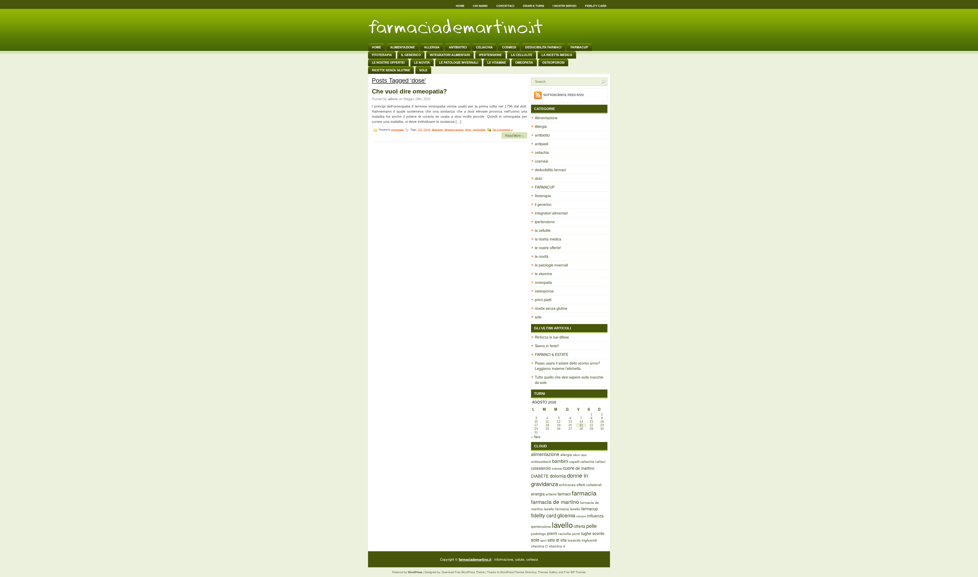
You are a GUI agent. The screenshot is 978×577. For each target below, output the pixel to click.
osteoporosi (553, 62)
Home (460, 5)
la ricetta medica (556, 54)
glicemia (566, 515)
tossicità (574, 540)
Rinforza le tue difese (552, 337)
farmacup (589, 509)
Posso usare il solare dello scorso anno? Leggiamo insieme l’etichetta (567, 365)
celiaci (600, 461)
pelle (591, 525)
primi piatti (543, 299)
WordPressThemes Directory (518, 572)
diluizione (437, 129)
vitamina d (557, 545)
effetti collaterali (589, 484)
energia (538, 494)
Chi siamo (480, 5)
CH (420, 129)
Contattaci (505, 5)
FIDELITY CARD (595, 5)
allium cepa (580, 455)
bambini (560, 461)
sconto (598, 533)
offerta (579, 526)
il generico (411, 54)
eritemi (551, 494)
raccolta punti (569, 533)
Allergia (432, 47)
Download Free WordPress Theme (463, 572)
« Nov (535, 436)
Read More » (514, 135)
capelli (574, 461)
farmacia (584, 492)
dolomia (558, 476)
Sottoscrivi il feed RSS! (563, 95)
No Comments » (503, 129)
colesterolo (541, 468)
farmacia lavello (567, 508)
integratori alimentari (450, 54)
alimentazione (545, 454)
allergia (566, 454)
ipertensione (490, 54)
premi (552, 533)
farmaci (564, 494)
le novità (422, 62)
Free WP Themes (575, 572)
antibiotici (458, 47)
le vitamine (496, 62)
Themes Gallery (548, 572)
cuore (568, 468)
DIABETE (540, 476)
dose (468, 129)
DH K (427, 129)
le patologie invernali (458, 62)
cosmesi (509, 47)
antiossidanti (541, 461)
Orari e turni (533, 5)
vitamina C (539, 545)
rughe (586, 533)
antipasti (541, 143)
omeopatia (524, 62)
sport (543, 540)
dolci (538, 178)
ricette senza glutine (391, 70)
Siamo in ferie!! (547, 345)
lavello (562, 524)
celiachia (484, 47)
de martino (584, 468)
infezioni (581, 516)
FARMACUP (579, 47)
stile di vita (557, 540)
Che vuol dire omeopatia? (409, 91)
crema (557, 468)
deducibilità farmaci (543, 47)
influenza (595, 516)
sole (423, 70)
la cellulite (521, 54)
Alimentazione (402, 47)
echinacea (567, 484)
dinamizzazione (454, 129)
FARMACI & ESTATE (551, 354)
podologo (538, 533)
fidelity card (543, 515)
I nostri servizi (564, 5)
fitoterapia (382, 54)
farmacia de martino (555, 501)
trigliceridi (589, 540)
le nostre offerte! (388, 62)
